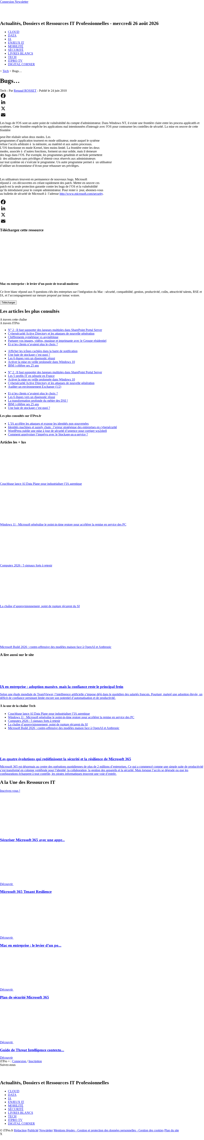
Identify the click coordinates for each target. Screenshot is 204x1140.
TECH (12, 57)
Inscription (35, 1061)
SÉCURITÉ (16, 50)
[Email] (102, 115)
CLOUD (13, 32)
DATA (12, 35)
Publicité (32, 1130)
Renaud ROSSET (25, 90)
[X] (102, 108)
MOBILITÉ (15, 46)
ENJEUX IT (16, 42)
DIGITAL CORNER (21, 64)
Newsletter (46, 1130)
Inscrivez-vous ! (10, 790)
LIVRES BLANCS (20, 53)
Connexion (19, 1061)
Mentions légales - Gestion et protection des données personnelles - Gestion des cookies (109, 1130)
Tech (6, 71)
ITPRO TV (15, 60)
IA (9, 39)
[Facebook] (102, 95)
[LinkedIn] (102, 102)
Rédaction (20, 1130)
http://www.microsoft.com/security (81, 193)
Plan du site (171, 1130)
